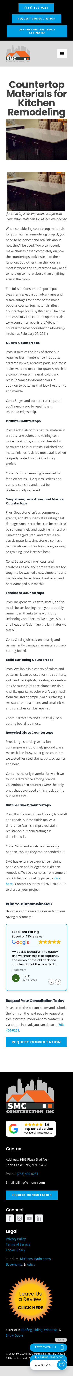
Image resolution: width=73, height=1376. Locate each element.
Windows (50, 1330)
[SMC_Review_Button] (30, 1276)
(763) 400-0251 (27, 1174)
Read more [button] (19, 970)
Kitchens (26, 1259)
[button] (58, 982)
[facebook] (10, 1218)
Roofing (26, 1330)
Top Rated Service (38, 1129)
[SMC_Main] (18, 46)
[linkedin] (39, 1218)
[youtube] (29, 1218)
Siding (37, 1330)
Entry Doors (15, 1335)
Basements (14, 1264)
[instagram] (19, 1218)
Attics (31, 1264)
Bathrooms (42, 1259)
